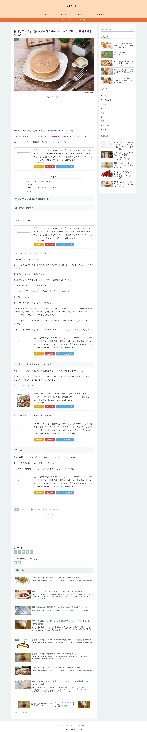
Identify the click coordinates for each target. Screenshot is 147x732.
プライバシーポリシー (68, 726)
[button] (31, 552)
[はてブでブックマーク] (23, 552)
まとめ (28, 191)
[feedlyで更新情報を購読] (15, 562)
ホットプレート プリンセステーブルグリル (43, 188)
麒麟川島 (56, 509)
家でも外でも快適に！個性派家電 (38, 181)
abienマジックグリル (36, 184)
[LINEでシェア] (27, 552)
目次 (51, 177)
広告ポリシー (81, 726)
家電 (17, 509)
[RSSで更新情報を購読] (19, 562)
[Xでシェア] (15, 552)
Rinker (42, 162)
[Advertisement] (53, 113)
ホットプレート (26, 509)
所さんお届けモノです (45, 509)
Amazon (39, 166)
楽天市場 (50, 166)
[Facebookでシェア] (19, 552)
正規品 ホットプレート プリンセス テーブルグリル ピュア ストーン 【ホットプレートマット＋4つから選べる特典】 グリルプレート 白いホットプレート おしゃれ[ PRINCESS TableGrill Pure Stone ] (63, 397)
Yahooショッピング (65, 166)
